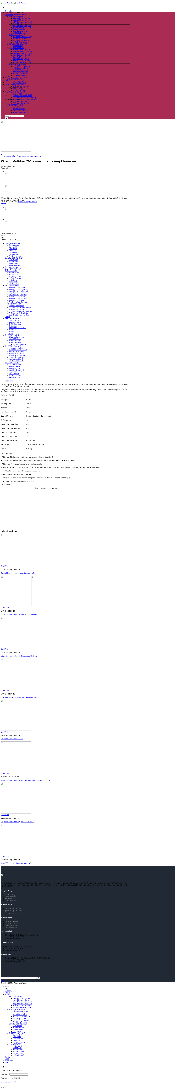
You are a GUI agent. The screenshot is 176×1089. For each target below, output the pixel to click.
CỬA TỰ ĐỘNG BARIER (18, 25)
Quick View (5, 566)
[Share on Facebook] (1, 204)
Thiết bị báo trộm (19, 112)
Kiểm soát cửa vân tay (21, 70)
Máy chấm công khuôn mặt (22, 22)
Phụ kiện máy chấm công (22, 62)
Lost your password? (8, 1082)
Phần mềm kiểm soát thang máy (24, 97)
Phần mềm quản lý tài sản (22, 96)
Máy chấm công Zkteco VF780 (12, 739)
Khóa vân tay (18, 46)
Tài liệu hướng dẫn (11, 925)
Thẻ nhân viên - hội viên (17, 328)
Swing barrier (18, 29)
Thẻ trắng (12, 331)
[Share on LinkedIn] (5, 204)
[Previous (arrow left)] (1, 1087)
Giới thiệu (8, 11)
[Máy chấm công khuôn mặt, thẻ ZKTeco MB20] (16, 813)
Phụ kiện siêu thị (19, 90)
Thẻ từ (11, 333)
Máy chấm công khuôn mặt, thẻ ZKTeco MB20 (17, 822)
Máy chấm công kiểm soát (22, 24)
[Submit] (6, 118)
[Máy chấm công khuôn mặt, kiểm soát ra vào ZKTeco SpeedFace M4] (16, 771)
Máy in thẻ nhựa (15, 322)
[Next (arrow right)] (3, 1087)
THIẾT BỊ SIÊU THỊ (16, 79)
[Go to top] (26, 983)
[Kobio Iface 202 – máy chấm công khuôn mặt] (10, 182)
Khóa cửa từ (17, 38)
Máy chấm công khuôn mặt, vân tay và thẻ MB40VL (19, 614)
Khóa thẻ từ (17, 44)
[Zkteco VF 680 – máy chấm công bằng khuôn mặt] (16, 688)
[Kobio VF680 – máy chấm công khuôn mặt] (16, 854)
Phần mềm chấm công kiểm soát (25, 99)
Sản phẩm (8, 994)
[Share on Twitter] (2, 204)
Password (5, 1074)
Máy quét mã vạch (19, 83)
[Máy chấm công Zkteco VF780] (16, 730)
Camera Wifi (13, 252)
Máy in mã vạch (18, 81)
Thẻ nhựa (12, 330)
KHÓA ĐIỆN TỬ (15, 35)
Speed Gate (17, 33)
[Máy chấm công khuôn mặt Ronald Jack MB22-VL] (16, 647)
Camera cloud (18, 16)
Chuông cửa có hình (20, 110)
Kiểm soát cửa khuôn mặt (22, 66)
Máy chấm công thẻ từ (21, 20)
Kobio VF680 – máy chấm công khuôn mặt (16, 863)
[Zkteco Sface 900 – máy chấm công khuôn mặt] (16, 564)
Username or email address (11, 1070)
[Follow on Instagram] (2, 981)
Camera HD (17, 18)
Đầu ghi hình (17, 23)
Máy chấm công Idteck (21, 59)
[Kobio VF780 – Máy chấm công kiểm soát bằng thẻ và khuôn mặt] (10, 195)
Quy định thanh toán (11, 923)
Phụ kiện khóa (14, 284)
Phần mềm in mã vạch (21, 103)
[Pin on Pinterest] (3, 204)
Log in (17, 1078)
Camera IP (17, 20)
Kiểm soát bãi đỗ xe (20, 73)
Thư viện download (11, 927)
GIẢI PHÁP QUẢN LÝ (13, 269)
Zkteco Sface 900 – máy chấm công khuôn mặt (18, 573)
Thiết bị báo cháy (19, 109)
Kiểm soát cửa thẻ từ (20, 68)
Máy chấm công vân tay (21, 49)
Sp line (7, 317)
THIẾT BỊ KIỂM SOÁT (17, 64)
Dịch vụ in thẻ (14, 320)
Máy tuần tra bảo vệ (16, 359)
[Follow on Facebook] (1, 981)
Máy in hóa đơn (18, 85)
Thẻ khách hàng (15, 324)
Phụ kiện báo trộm (19, 344)
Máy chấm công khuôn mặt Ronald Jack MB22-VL (19, 656)
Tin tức (7, 77)
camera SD (17, 22)
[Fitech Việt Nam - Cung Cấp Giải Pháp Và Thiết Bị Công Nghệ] (14, 3)
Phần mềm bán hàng (20, 101)
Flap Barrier (17, 31)
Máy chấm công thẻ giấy (22, 55)
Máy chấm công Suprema (22, 60)
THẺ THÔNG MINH (12, 318)
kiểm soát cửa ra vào (20, 72)
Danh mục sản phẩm (12, 267)
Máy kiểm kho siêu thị (21, 86)
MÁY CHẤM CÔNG (16, 48)
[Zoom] (1, 154)
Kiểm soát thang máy (20, 75)
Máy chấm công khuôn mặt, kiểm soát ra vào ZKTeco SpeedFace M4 (25, 780)
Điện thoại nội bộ (19, 107)
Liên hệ (7, 993)
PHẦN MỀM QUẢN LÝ (17, 92)
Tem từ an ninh (14, 377)
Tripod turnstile (18, 27)
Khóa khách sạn (19, 42)
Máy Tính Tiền (18, 88)
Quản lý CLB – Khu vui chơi (23, 94)
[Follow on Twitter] (3, 981)
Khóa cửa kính (18, 36)
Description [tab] (9, 381)
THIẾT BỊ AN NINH (16, 105)
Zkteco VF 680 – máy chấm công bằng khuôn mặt (19, 697)
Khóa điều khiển (19, 40)
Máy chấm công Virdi (16, 300)
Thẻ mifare (13, 326)
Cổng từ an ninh (15, 364)
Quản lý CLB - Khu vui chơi (19, 315)
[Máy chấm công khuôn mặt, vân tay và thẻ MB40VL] (31, 606)
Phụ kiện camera (15, 256)
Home (3, 156)
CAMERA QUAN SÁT (17, 14)
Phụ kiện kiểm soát (20, 77)
